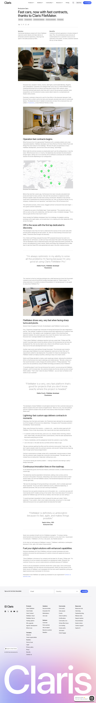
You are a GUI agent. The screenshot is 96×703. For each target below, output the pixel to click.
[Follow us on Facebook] (11, 612)
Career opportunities (31, 637)
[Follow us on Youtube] (14, 612)
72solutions (31, 102)
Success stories (46, 608)
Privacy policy (29, 647)
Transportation (28, 19)
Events (60, 613)
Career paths (62, 628)
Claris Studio (29, 611)
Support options (79, 618)
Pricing (67, 2)
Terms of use (29, 642)
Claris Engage (62, 633)
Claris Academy (63, 615)
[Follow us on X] (8, 612)
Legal (27, 644)
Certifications (62, 618)
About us (28, 635)
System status (78, 623)
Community (62, 608)
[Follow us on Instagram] (17, 612)
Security (28, 652)
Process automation (51, 19)
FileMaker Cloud (30, 615)
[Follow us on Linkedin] (5, 612)
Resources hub (79, 608)
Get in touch (87, 2)
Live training (62, 625)
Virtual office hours (63, 623)
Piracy (27, 649)
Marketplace (46, 613)
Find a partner (46, 625)
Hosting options (30, 620)
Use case (45, 615)
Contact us (29, 654)
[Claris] (7, 3)
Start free (79, 2)
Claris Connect (30, 613)
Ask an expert (46, 627)
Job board (61, 630)
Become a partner (47, 630)
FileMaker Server (30, 618)
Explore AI (77, 628)
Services (21, 19)
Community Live (63, 620)
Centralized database (39, 19)
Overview (45, 622)
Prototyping (60, 19)
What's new (29, 628)
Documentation (79, 620)
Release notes (78, 615)
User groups (62, 611)
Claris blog (78, 611)
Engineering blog (79, 613)
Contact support (79, 625)
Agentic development (31, 625)
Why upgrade (29, 623)
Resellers (28, 640)
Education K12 (46, 611)
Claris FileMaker (30, 608)
